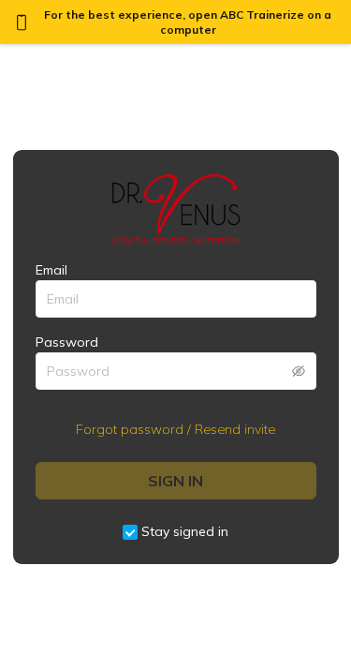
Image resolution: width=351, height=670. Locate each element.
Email (51, 269)
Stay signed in (184, 531)
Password (67, 342)
